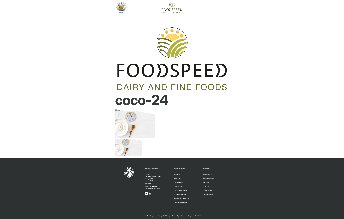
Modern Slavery (208, 194)
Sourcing (206, 186)
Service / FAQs (178, 186)
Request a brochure (180, 202)
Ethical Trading (207, 190)
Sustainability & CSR (180, 190)
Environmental (207, 174)
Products (177, 178)
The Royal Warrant (180, 194)
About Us (177, 174)
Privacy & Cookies (209, 178)
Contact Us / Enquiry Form (182, 198)
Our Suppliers (178, 182)
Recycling (206, 182)
